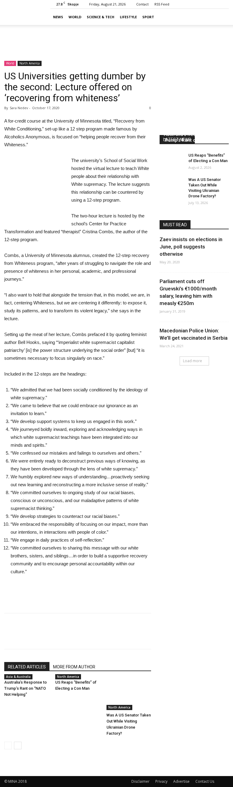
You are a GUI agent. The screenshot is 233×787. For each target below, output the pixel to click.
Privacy (161, 781)
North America (29, 63)
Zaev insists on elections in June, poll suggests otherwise (191, 246)
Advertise (181, 781)
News (58, 17)
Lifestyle (128, 17)
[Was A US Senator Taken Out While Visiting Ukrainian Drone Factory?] (128, 694)
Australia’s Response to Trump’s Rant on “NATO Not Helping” (25, 688)
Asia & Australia (18, 676)
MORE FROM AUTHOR (74, 666)
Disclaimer (140, 781)
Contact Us (204, 781)
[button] (221, 17)
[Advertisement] (116, 38)
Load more (192, 360)
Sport (148, 17)
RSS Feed (161, 4)
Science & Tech (100, 17)
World (75, 17)
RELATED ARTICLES (27, 666)
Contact (142, 4)
